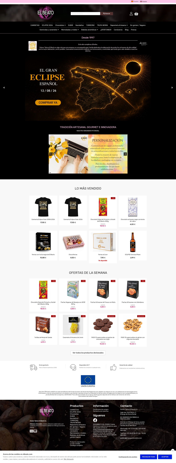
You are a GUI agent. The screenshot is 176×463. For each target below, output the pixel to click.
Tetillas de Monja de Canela (43, 337)
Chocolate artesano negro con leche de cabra (133, 220)
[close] (172, 450)
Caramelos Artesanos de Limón (73, 337)
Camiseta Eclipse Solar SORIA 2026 (43, 219)
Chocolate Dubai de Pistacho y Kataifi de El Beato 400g (103, 220)
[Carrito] (136, 13)
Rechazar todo (148, 457)
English (145, 1)
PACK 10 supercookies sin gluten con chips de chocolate (133, 338)
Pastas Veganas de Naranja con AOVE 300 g (73, 303)
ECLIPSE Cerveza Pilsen (132, 254)
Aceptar (165, 457)
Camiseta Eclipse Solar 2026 (73, 219)
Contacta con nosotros (100, 411)
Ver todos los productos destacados (88, 353)
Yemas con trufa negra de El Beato (43, 254)
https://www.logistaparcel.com (103, 429)
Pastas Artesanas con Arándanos (133, 302)
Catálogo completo (76, 445)
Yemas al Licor (103, 254)
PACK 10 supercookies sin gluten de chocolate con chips (102, 338)
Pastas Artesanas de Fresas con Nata (103, 302)
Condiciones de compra (100, 409)
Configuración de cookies (128, 457)
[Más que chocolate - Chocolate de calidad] (45, 13)
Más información (69, 459)
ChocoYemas (73, 254)
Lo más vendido (75, 444)
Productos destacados (77, 442)
